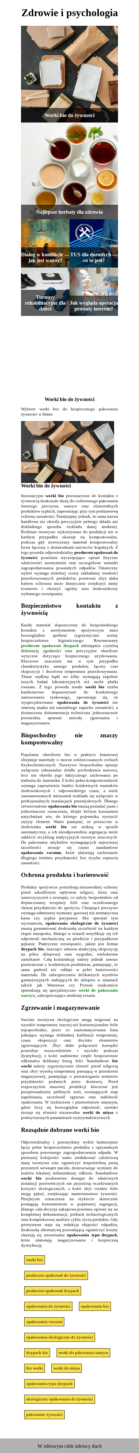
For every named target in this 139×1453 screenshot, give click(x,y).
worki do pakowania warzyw (83, 1352)
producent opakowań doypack (50, 645)
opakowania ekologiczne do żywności (59, 1337)
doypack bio (37, 1352)
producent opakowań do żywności (56, 1275)
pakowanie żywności (44, 1414)
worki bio (34, 1259)
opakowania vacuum (44, 1321)
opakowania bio (95, 1306)
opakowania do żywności (48, 1306)
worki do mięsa (66, 1368)
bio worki (34, 1368)
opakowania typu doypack (49, 1383)
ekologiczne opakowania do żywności (59, 1399)
